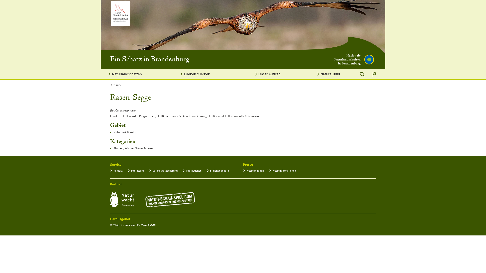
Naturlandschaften (127, 74)
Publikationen (194, 170)
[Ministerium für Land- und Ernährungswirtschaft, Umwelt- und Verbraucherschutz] (120, 13)
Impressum (137, 170)
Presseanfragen (255, 170)
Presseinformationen (284, 170)
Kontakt (118, 170)
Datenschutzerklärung (165, 170)
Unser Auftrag (269, 74)
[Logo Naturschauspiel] (170, 199)
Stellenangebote (219, 170)
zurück (117, 85)
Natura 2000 (330, 74)
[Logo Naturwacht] (122, 199)
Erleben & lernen (197, 74)
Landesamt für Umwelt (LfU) (139, 225)
